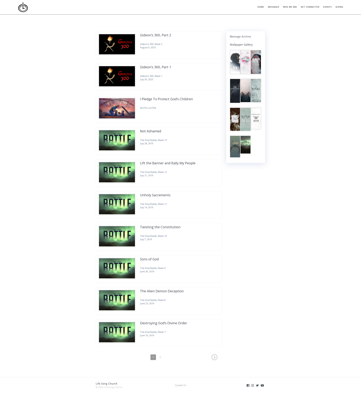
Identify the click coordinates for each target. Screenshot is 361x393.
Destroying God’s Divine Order (163, 323)
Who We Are (290, 6)
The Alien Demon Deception (162, 291)
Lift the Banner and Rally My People (167, 163)
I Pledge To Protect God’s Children (166, 99)
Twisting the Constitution (160, 227)
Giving (339, 6)
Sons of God (149, 259)
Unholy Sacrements (155, 195)
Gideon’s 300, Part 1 (155, 67)
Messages (273, 6)
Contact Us (180, 385)
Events (327, 6)
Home (260, 6)
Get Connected (310, 6)
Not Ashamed (150, 131)
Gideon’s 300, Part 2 (155, 35)
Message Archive (240, 36)
